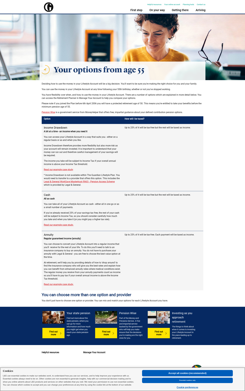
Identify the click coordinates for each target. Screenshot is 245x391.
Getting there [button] (180, 10)
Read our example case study (58, 169)
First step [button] (136, 10)
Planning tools (188, 4)
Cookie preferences (187, 387)
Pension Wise (48, 112)
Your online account (172, 4)
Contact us (201, 4)
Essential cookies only (187, 380)
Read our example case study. (59, 225)
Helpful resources (154, 4)
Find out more (53, 333)
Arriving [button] (200, 10)
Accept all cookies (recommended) (187, 373)
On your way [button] (157, 10)
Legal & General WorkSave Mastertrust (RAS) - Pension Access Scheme (79, 181)
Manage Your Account (94, 352)
